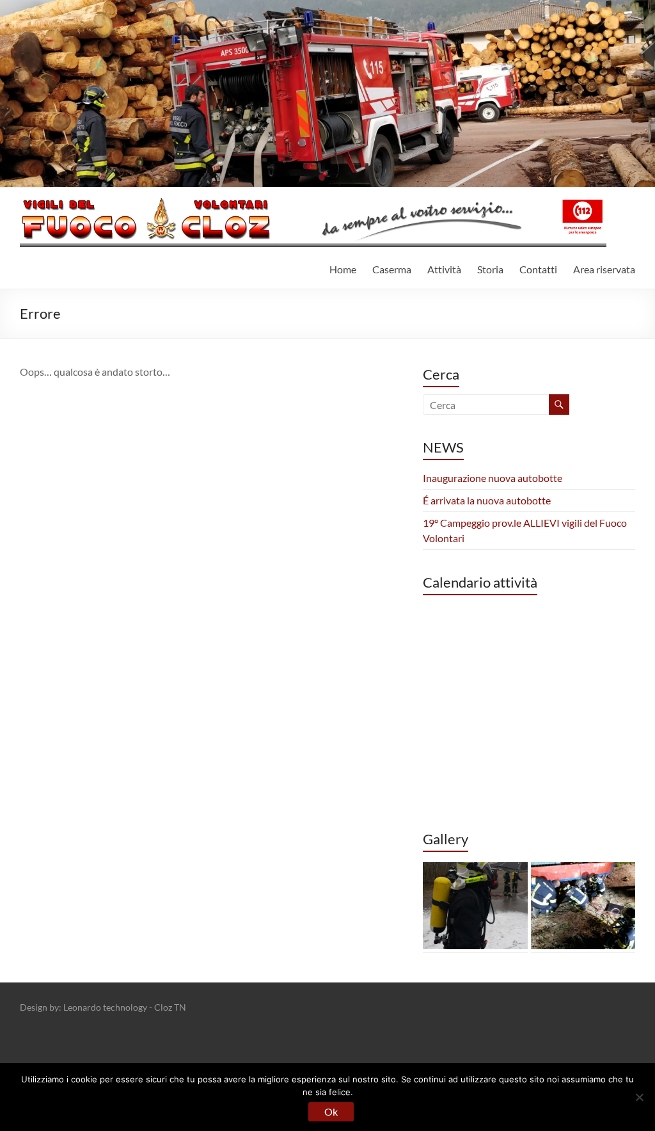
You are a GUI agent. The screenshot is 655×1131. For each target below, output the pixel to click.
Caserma (391, 269)
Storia (490, 269)
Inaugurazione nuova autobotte (492, 478)
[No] (639, 1097)
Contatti (538, 269)
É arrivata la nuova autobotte (487, 500)
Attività (444, 269)
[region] (529, 906)
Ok (331, 1111)
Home (342, 269)
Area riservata (604, 269)
